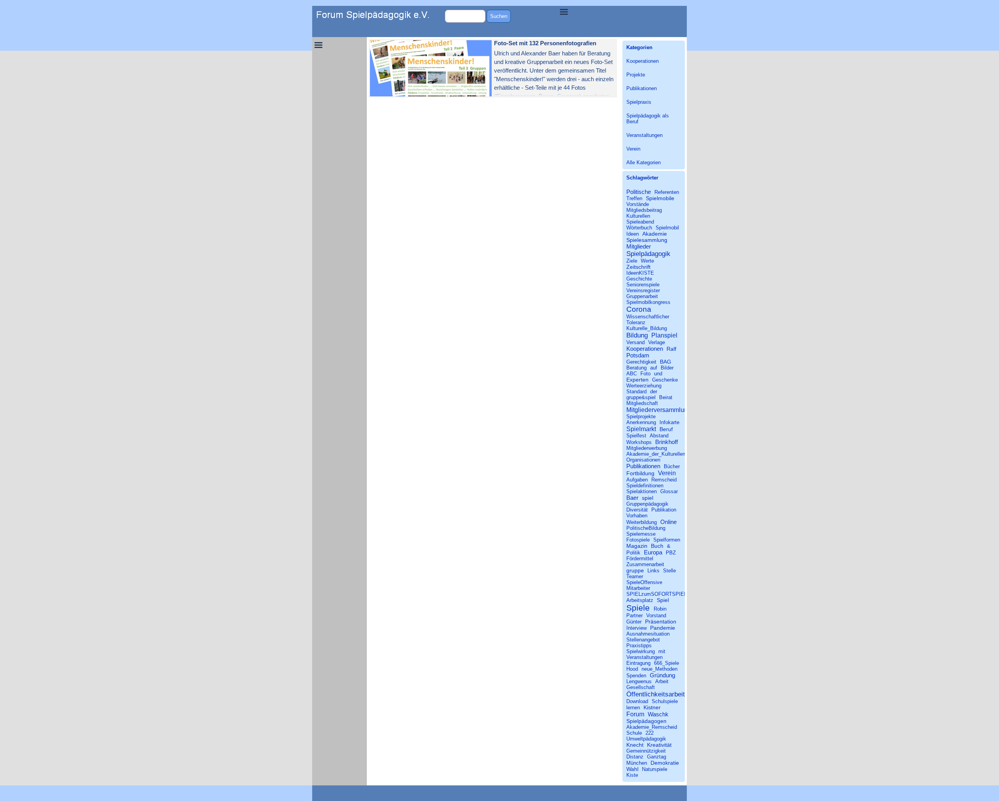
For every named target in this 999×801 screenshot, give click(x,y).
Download (637, 701)
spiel (647, 498)
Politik (633, 553)
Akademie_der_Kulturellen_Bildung (665, 454)
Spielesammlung (646, 240)
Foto (645, 374)
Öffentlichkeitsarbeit (655, 694)
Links (653, 571)
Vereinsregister (643, 290)
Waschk (658, 714)
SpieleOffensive (644, 582)
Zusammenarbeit (645, 564)
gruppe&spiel (641, 397)
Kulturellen (638, 216)
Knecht (634, 745)
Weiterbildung (641, 522)
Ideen (632, 234)
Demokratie (665, 763)
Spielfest (636, 436)
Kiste (632, 775)
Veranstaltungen (644, 135)
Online (668, 522)
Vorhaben (636, 516)
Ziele (631, 261)
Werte (647, 261)
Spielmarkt (641, 428)
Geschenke (665, 380)
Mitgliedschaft (642, 403)
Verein (633, 149)
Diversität (637, 510)
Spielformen (666, 540)
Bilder (667, 368)
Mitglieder (638, 246)
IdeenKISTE (640, 273)
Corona (638, 309)
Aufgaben (637, 480)
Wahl (632, 769)
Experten (637, 380)
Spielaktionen (641, 491)
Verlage (656, 342)
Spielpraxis (638, 102)
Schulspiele (665, 701)
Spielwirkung (640, 651)
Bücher (672, 466)
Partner (634, 615)
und (658, 374)
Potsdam (637, 355)
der (653, 391)
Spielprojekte (641, 416)
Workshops (639, 442)
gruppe (635, 570)
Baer (632, 497)
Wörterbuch (639, 228)
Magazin (636, 546)
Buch (657, 546)
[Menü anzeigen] (564, 12)
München (636, 763)
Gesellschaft (640, 687)
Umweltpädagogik (646, 739)
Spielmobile (660, 198)
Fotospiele (638, 540)
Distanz (634, 757)
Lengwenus (639, 681)
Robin (660, 609)
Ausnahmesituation (648, 634)
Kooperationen (642, 61)
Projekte (635, 75)
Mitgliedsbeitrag (644, 210)
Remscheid (664, 480)
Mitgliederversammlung (658, 409)
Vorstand (656, 615)
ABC (631, 374)
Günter (634, 622)
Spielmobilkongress (648, 302)
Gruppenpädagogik (647, 504)
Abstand (659, 436)
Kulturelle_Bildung (646, 328)
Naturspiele (654, 769)
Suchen (498, 16)
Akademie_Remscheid (651, 727)
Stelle (669, 571)
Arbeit (661, 681)
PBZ (671, 553)
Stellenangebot (643, 640)
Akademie (654, 234)
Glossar (669, 491)
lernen (633, 707)
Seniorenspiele (642, 285)
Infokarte (669, 422)
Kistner (652, 707)
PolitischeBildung (645, 528)
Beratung (636, 368)
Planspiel (664, 335)
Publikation (663, 510)
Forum (635, 714)
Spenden (636, 675)
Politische (638, 191)
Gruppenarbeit (642, 296)
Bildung (637, 335)
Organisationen (643, 460)
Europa (653, 552)
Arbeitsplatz (639, 600)
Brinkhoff (666, 442)
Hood (632, 669)
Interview (636, 628)
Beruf (666, 429)
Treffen (634, 198)
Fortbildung (640, 473)
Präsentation (660, 621)
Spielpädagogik (648, 254)
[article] (493, 68)
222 (649, 733)
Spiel (663, 600)
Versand (635, 342)
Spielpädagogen (646, 721)
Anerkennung (641, 422)
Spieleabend (640, 222)
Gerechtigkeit (641, 362)
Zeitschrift (638, 267)
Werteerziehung (643, 386)
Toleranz (635, 322)
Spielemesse (641, 534)
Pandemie (662, 628)
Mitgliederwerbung (646, 448)
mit (661, 651)
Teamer (634, 576)
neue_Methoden (659, 669)
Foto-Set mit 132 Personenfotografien (545, 43)
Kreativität (659, 745)
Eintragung (638, 663)
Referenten (666, 192)
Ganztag (656, 757)
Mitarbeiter (638, 588)
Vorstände (637, 204)
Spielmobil (667, 228)
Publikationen (641, 88)
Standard (636, 391)
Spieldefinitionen (644, 485)
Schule (634, 733)
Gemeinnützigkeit (646, 751)
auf (653, 368)
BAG (665, 362)
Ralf (671, 349)
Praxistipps (639, 645)
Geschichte (639, 279)
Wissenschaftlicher (647, 317)
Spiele (638, 607)
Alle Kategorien (643, 162)
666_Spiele (666, 663)
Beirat (665, 397)
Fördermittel (639, 558)
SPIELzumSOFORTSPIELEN (660, 594)
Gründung (662, 675)
